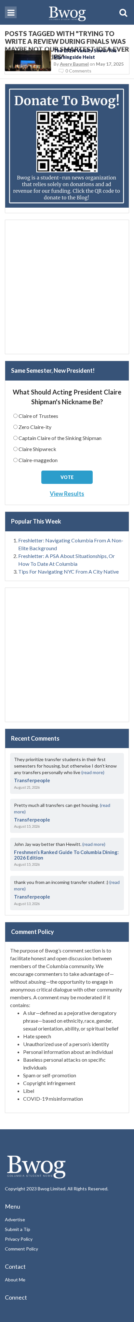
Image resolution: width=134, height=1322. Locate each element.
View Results (67, 493)
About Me (15, 1279)
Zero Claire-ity (35, 427)
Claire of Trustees (38, 416)
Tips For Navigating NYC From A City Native (68, 571)
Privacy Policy (19, 1239)
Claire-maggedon (38, 460)
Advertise (15, 1219)
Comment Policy (21, 1248)
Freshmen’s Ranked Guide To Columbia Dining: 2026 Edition (66, 855)
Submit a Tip (17, 1229)
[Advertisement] (67, 287)
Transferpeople (32, 780)
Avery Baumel (74, 64)
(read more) (92, 772)
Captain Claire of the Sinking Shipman (60, 438)
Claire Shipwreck (37, 449)
